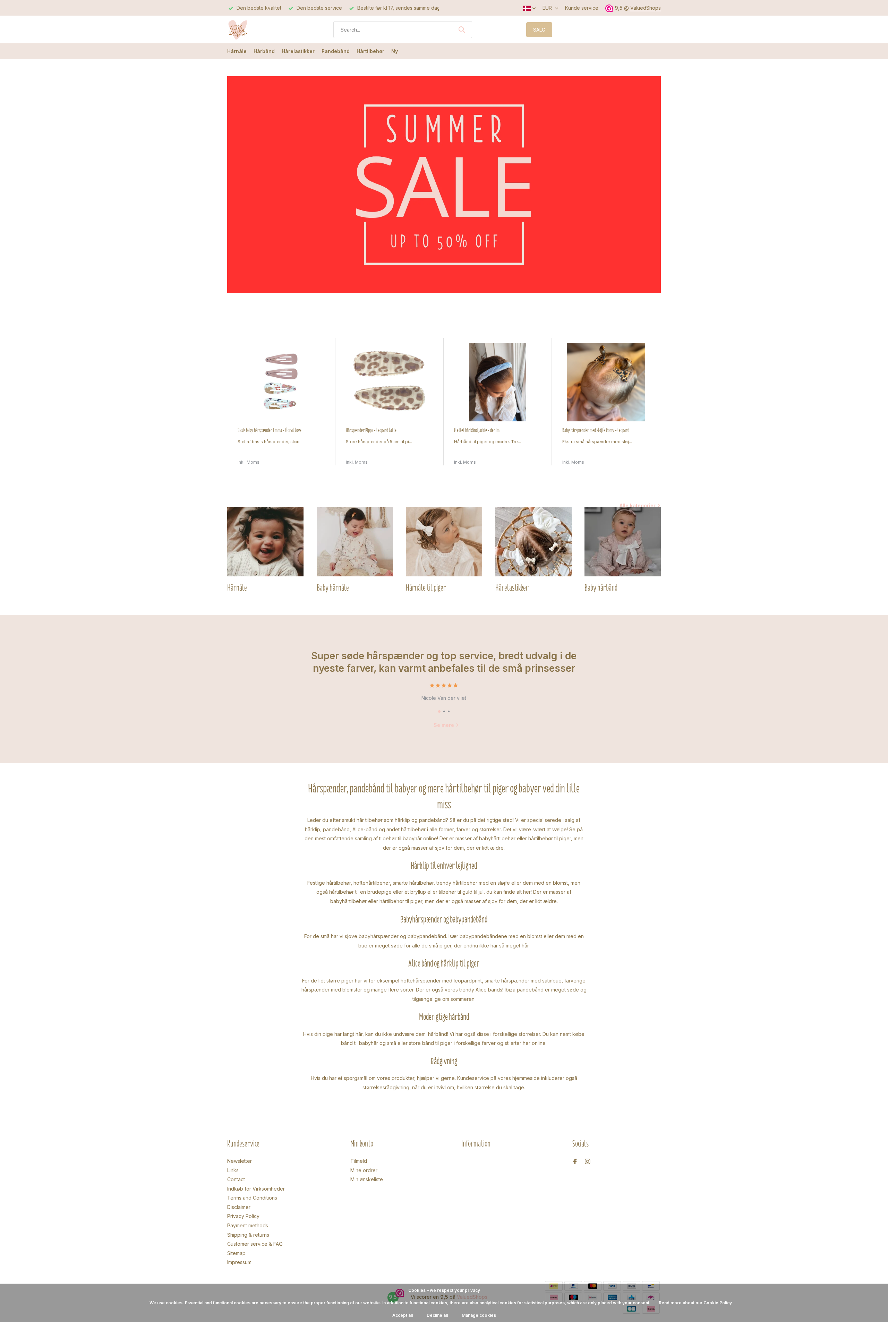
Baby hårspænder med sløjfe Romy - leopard (595, 430)
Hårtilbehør (370, 51)
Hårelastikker (298, 51)
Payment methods (247, 1225)
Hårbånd (264, 51)
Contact (236, 1179)
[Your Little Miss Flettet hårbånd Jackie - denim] (497, 382)
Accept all (402, 1315)
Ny (394, 51)
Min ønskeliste (366, 1179)
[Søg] (461, 29)
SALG (539, 30)
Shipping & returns (248, 1235)
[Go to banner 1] (444, 184)
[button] (439, 711)
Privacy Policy (243, 1216)
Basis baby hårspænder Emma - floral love (269, 430)
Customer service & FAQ (255, 1244)
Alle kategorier (638, 505)
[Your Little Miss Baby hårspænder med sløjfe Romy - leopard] (606, 382)
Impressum (239, 1262)
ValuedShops (645, 8)
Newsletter (239, 1161)
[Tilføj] (318, 457)
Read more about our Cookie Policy (695, 1302)
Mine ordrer (363, 1170)
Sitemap (236, 1253)
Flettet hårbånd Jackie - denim (477, 430)
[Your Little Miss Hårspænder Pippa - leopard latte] (389, 382)
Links (233, 1170)
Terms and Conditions (252, 1198)
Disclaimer (238, 1207)
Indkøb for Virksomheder (256, 1189)
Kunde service (581, 8)
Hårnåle (237, 51)
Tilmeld (358, 1161)
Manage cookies (479, 1315)
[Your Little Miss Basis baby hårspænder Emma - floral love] (281, 382)
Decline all (437, 1315)
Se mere (444, 725)
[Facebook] (575, 1162)
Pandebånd (336, 51)
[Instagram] (587, 1162)
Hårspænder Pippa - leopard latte (371, 430)
